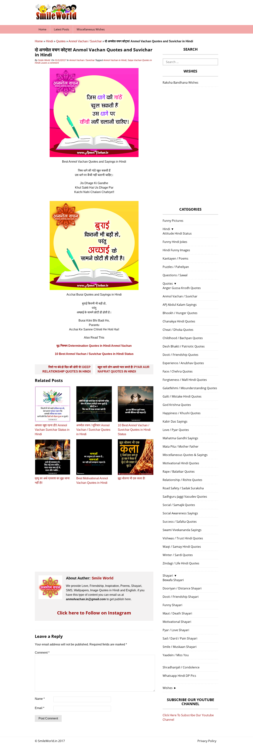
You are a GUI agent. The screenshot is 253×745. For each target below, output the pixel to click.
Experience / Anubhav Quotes (183, 363)
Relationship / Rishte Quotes (182, 480)
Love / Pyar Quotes (176, 430)
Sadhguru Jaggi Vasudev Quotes (185, 497)
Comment (42, 652)
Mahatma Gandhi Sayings (180, 438)
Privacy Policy (206, 740)
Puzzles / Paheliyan (176, 267)
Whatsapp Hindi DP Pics (179, 676)
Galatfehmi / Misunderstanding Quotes (190, 388)
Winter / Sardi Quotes (178, 555)
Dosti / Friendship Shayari (181, 597)
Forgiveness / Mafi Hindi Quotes (185, 380)
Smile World (44, 60)
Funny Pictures (173, 221)
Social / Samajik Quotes (179, 505)
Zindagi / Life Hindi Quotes (181, 563)
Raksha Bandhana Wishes (180, 82)
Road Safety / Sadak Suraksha (183, 488)
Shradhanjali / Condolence (181, 667)
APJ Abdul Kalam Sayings (180, 305)
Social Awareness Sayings (180, 513)
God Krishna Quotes (177, 405)
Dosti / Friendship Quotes (180, 355)
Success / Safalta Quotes (180, 522)
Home (42, 29)
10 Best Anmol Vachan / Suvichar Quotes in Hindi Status (94, 353)
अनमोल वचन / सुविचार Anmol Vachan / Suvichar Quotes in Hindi (93, 430)
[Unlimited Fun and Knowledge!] (56, 18)
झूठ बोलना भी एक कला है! (131, 478)
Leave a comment (50, 63)
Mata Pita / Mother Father (181, 446)
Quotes (61, 41)
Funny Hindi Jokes (175, 242)
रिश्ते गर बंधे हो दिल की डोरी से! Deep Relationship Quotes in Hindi (66, 369)
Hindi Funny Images (176, 250)
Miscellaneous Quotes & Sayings (185, 455)
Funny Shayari (172, 605)
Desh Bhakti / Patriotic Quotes (184, 346)
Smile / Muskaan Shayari (180, 647)
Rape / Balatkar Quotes (179, 471)
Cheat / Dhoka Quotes (178, 330)
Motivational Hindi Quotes (181, 463)
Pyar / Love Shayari (176, 630)
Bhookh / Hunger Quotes (180, 313)
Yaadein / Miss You (176, 655)
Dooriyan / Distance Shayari (182, 588)
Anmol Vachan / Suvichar (85, 41)
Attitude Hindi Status (177, 233)
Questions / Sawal (175, 275)
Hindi (49, 41)
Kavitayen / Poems (175, 258)
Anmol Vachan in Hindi (114, 60)
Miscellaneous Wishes (91, 29)
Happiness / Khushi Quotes (182, 413)
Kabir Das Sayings (175, 421)
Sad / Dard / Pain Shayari (180, 638)
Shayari (168, 575)
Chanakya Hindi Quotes (179, 321)
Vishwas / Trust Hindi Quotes (183, 538)
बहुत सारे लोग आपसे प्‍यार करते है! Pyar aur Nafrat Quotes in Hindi (123, 369)
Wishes (168, 688)
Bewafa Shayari (173, 580)
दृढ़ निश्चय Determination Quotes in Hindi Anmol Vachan (94, 345)
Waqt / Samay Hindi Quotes (182, 547)
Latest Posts (61, 29)
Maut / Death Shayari (177, 613)
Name (40, 698)
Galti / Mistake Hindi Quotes (182, 396)
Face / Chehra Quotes (178, 371)
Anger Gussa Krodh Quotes (182, 288)
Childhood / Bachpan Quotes (183, 338)
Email (39, 708)
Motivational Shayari (177, 622)
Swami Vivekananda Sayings (182, 530)
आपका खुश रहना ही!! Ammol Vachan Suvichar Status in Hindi (52, 430)
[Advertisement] (94, 531)
